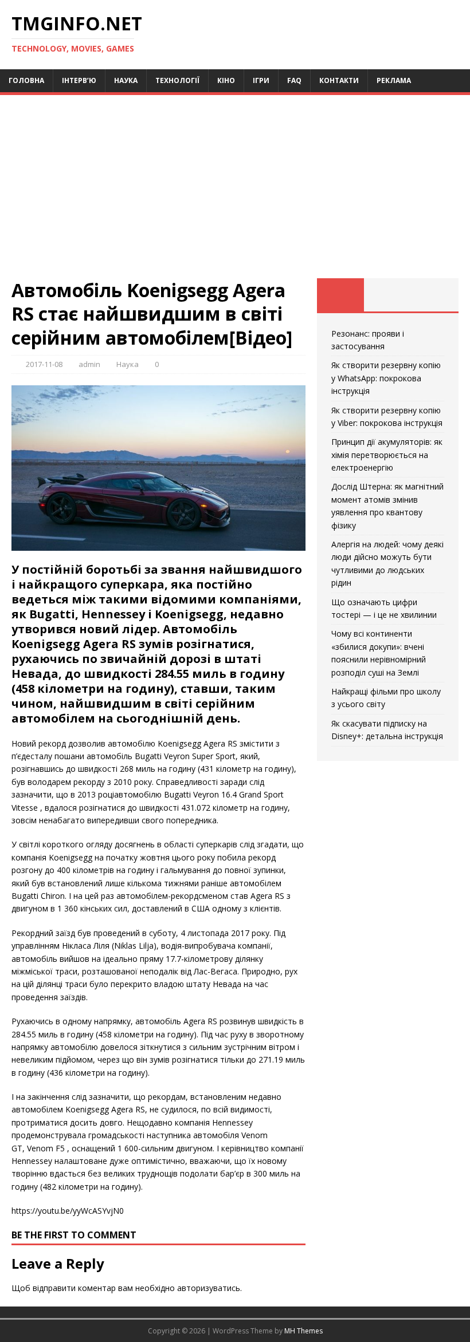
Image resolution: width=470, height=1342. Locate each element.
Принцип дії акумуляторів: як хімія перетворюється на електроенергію (386, 454)
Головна (26, 80)
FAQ (294, 80)
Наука (126, 80)
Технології (177, 80)
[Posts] (340, 294)
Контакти (339, 80)
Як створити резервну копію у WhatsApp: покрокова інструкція (386, 378)
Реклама (394, 80)
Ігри (261, 80)
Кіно (226, 80)
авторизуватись (208, 1287)
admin (89, 364)
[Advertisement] (235, 192)
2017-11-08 (44, 364)
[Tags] (387, 294)
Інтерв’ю (79, 80)
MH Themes (303, 1331)
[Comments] (435, 294)
